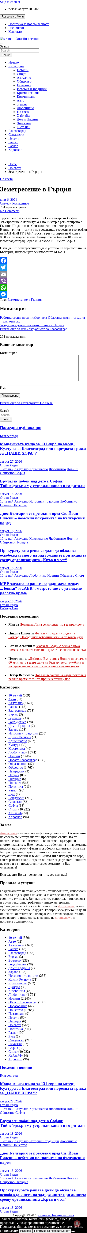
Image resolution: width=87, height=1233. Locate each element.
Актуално (24, 77)
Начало (13, 62)
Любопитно (25, 108)
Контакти (15, 31)
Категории (16, 66)
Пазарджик (16, 771)
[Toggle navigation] (1, 43)
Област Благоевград (22, 760)
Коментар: (8, 353)
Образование (17, 764)
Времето (14, 718)
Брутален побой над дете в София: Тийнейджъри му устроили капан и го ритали (42, 483)
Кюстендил (16, 748)
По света (23, 112)
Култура (14, 745)
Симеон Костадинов (14, 203)
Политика (24, 85)
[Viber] (43, 281)
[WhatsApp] (43, 287)
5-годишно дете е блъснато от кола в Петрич (32, 325)
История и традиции (32, 89)
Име (3, 387)
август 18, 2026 (11, 494)
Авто (20, 100)
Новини (23, 70)
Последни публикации (20, 427)
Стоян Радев (9, 465)
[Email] (43, 274)
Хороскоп (24, 123)
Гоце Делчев (17, 722)
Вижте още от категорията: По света (26, 403)
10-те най (23, 127)
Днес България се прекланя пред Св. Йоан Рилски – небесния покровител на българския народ (42, 518)
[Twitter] (43, 267)
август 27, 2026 (11, 461)
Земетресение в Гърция (25, 299)
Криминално (26, 96)
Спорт (21, 74)
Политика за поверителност (28, 24)
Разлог (13, 146)
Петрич (13, 138)
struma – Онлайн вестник (56, 1215)
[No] (73, 1231)
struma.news (8, 833)
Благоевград (17, 131)
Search (4, 46)
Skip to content (10, 2)
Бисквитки (16, 28)
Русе (11, 794)
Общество (24, 81)
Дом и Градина (27, 119)
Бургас (13, 714)
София (20, 473)
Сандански (16, 134)
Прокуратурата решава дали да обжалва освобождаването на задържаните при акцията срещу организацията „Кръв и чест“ (43, 555)
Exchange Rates (9, 608)
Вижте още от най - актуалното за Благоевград (33, 329)
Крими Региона (28, 93)
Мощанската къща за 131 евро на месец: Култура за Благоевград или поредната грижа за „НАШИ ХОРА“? (43, 448)
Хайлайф (23, 115)
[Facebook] (43, 260)
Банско (13, 142)
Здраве (22, 104)
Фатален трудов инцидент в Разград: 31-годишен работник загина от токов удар (45, 635)
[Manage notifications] (77, 1223)
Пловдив (21, 542)
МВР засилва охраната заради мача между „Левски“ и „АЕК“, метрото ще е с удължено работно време (41, 588)
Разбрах (25, 1230)
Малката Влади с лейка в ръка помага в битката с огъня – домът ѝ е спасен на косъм (47, 648)
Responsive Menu (13, 16)
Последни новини (16, 1067)
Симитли (15, 801)
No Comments (9, 211)
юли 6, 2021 (8, 199)
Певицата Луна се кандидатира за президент (52, 624)
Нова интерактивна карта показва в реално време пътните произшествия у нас (47, 677)
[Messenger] (43, 294)
